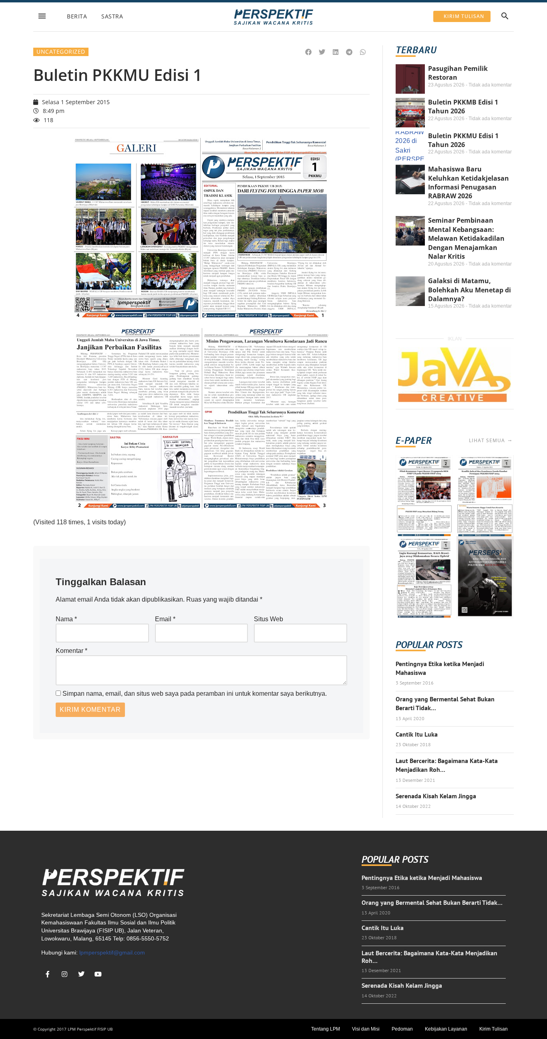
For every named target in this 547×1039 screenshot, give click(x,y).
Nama (66, 619)
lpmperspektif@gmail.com (112, 952)
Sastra (112, 16)
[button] (309, 52)
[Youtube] (98, 974)
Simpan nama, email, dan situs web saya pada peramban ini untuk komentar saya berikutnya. (194, 693)
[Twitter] (81, 974)
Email (165, 619)
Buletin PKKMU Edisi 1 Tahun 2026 (463, 140)
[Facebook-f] (47, 974)
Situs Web (268, 619)
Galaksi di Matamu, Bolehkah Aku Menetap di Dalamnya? (469, 289)
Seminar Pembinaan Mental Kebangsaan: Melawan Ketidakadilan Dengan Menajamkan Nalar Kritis (466, 238)
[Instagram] (64, 974)
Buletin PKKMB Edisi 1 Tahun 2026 (463, 106)
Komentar (71, 650)
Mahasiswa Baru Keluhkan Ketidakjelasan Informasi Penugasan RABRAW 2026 (468, 182)
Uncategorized (60, 51)
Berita (77, 16)
